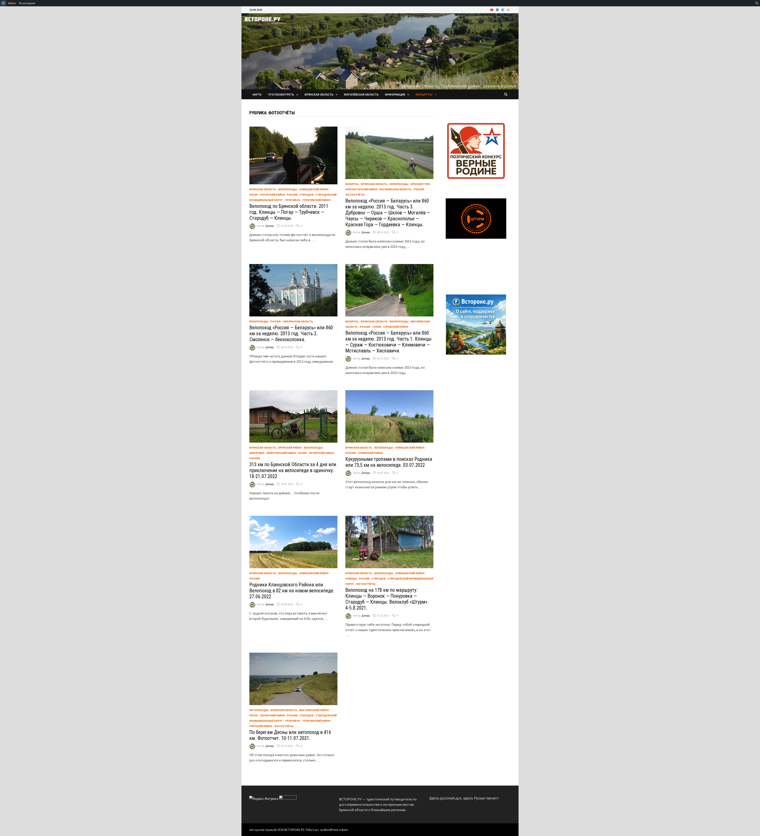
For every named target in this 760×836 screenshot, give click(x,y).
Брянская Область (262, 189)
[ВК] (497, 9)
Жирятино (256, 453)
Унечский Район (260, 726)
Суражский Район (395, 327)
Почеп (302, 453)
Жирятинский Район (281, 453)
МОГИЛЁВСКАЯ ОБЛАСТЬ (361, 94)
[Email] (508, 9)
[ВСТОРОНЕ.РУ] (380, 51)
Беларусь (352, 184)
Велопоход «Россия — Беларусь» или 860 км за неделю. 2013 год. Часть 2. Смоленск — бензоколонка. (291, 333)
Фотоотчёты (355, 194)
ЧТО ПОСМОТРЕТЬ (281, 94)
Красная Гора (420, 184)
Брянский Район (290, 447)
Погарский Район (272, 194)
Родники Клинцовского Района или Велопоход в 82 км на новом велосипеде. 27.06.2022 (291, 590)
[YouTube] (492, 9)
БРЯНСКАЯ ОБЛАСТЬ (319, 94)
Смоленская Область (298, 321)
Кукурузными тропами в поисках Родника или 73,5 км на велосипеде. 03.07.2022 (388, 462)
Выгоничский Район (314, 710)
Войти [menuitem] (12, 3)
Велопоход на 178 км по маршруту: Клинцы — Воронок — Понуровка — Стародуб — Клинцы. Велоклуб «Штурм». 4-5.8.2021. (387, 599)
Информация (395, 94)
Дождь (270, 225)
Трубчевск (292, 200)
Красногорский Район (361, 189)
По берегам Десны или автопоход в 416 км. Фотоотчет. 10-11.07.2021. (290, 735)
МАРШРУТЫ (424, 94)
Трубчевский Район (316, 200)
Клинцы (351, 578)
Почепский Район (321, 453)
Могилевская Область (395, 189)
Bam (344, 830)
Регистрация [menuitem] (27, 3)
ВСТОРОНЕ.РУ (294, 830)
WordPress (331, 830)
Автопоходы (258, 710)
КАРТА (257, 94)
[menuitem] (3, 3)
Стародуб (306, 194)
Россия (292, 194)
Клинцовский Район (313, 189)
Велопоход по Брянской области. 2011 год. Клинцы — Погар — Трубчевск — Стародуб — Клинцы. (288, 212)
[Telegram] (503, 9)
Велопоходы (287, 189)
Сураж (376, 327)
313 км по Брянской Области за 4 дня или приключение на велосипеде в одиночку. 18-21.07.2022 (292, 470)
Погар (253, 194)
